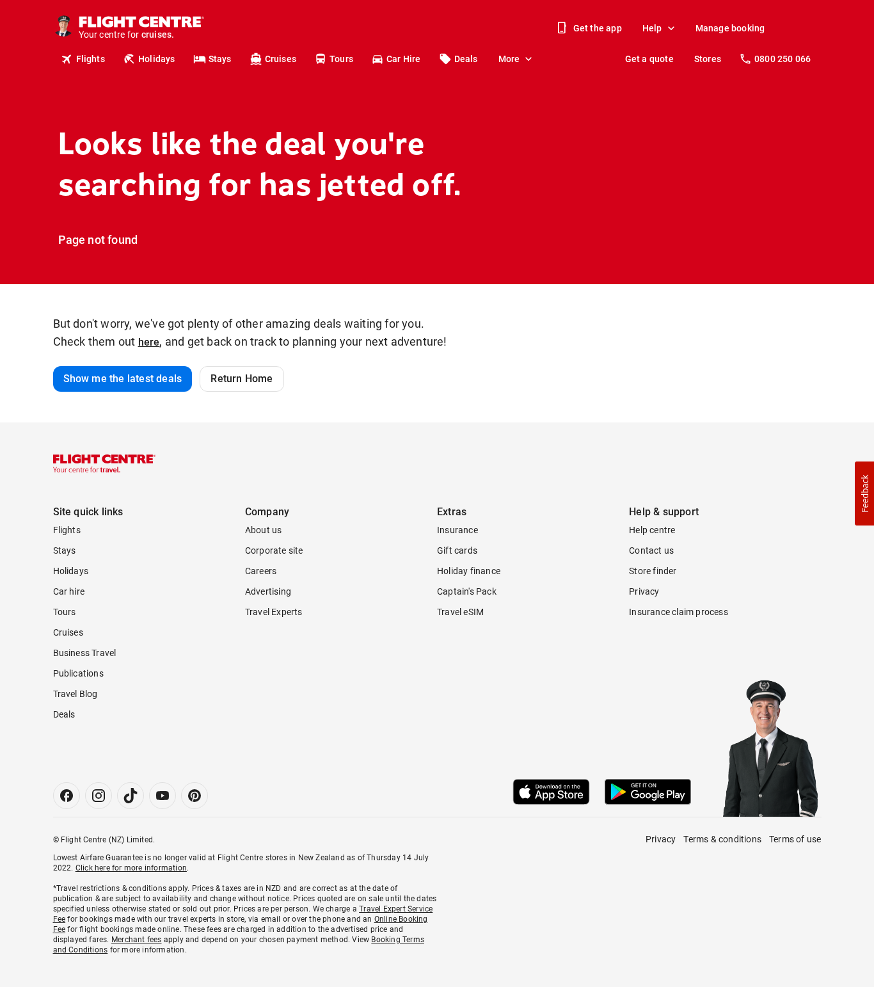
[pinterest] (194, 795)
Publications (78, 673)
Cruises (280, 59)
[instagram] (98, 795)
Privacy (644, 591)
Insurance (457, 530)
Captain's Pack (467, 591)
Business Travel (84, 653)
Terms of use (795, 839)
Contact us (651, 550)
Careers (260, 571)
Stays (220, 59)
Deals (466, 59)
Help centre (652, 530)
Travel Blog (75, 694)
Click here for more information (131, 867)
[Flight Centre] (104, 463)
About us (263, 530)
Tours (341, 59)
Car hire (69, 591)
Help (652, 28)
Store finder (652, 571)
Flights (90, 59)
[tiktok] (130, 795)
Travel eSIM (460, 612)
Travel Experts (274, 612)
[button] (864, 493)
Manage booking (730, 28)
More (509, 59)
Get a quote (649, 59)
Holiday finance (468, 571)
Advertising (268, 591)
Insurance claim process (678, 612)
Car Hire (403, 59)
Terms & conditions (722, 839)
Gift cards (457, 550)
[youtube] (162, 795)
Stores (707, 59)
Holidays (156, 59)
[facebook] (66, 795)
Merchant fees (136, 939)
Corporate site (274, 550)
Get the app (597, 28)
